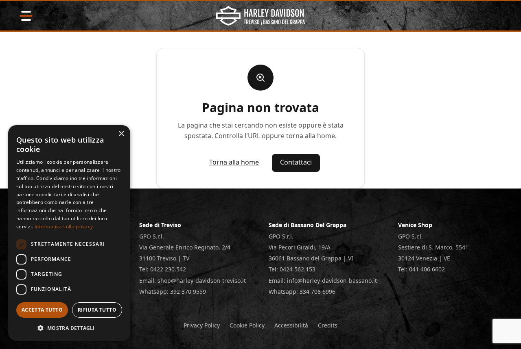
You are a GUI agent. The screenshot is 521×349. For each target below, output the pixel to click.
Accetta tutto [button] (42, 309)
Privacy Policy (202, 325)
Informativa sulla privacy (64, 226)
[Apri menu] (26, 16)
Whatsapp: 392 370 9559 (172, 291)
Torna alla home (234, 162)
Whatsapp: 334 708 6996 (302, 291)
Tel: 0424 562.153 (292, 269)
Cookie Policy (247, 325)
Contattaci (296, 162)
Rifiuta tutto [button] (97, 309)
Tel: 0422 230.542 (162, 269)
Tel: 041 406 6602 (421, 269)
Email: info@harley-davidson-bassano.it (323, 280)
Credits (327, 325)
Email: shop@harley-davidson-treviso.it (192, 280)
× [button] (121, 134)
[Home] (261, 15)
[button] (69, 328)
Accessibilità (291, 325)
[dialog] (69, 233)
